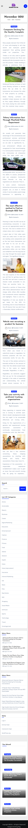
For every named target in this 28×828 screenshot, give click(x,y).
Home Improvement (8, 568)
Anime (4, 502)
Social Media (5, 605)
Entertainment (6, 531)
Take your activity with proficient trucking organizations (14, 397)
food (3, 547)
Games (4, 551)
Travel (4, 622)
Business (14, 318)
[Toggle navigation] (2, 6)
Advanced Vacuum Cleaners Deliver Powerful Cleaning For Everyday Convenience (13, 639)
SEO (3, 597)
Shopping (14, 26)
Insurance (5, 572)
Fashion (4, 535)
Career (4, 518)
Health (4, 560)
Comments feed (7, 729)
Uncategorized (6, 626)
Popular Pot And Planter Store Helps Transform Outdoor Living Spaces (12, 793)
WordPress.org (6, 733)
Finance (4, 539)
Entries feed (5, 725)
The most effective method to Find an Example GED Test (14, 208)
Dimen (9, 36)
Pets (3, 589)
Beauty (4, 510)
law (3, 580)
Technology (5, 618)
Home (3, 564)
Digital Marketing (7, 522)
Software (5, 609)
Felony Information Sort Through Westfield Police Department (14, 120)
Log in (4, 720)
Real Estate (5, 593)
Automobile (5, 506)
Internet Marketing (7, 576)
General (14, 114)
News (3, 585)
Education (14, 202)
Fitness (4, 543)
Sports (4, 614)
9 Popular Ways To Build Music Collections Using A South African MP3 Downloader (14, 648)
